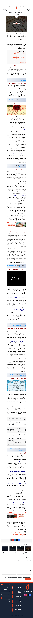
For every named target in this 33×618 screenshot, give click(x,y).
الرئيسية (24, 6)
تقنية (20, 597)
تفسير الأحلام (19, 587)
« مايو (9, 601)
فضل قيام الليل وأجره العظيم (28, 553)
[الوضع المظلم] (2, 2)
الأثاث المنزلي (19, 606)
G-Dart (22, 615)
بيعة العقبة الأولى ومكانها (5, 553)
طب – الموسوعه (19, 611)
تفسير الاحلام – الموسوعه (18, 605)
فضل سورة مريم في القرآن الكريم (19, 52)
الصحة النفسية (19, 602)
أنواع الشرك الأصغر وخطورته (21, 553)
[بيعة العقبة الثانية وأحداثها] (12, 548)
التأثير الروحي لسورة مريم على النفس (18, 53)
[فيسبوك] (19, 540)
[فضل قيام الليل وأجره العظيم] (28, 548)
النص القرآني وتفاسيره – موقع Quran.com (18, 532)
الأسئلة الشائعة (22, 62)
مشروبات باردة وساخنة (18, 596)
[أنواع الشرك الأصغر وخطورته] (20, 548)
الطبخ (20, 588)
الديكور (20, 601)
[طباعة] (11, 540)
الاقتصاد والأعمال (19, 604)
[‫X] (17, 540)
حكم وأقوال (19, 592)
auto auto (17, 14)
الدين (22, 6)
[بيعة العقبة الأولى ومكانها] (5, 548)
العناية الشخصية (19, 593)
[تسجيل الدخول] (30, 2)
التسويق (20, 600)
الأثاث (20, 610)
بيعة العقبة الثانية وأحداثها (13, 553)
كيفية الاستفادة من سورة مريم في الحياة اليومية (17, 59)
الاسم (30, 570)
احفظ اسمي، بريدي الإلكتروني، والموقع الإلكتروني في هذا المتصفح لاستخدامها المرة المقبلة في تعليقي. (18, 577)
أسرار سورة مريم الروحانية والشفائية (18, 57)
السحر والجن (19, 591)
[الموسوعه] (16, 2)
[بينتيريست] (13, 540)
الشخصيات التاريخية (19, 595)
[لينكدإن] (15, 540)
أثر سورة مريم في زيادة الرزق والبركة (18, 58)
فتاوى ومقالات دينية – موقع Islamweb (19, 534)
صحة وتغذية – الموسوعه (18, 609)
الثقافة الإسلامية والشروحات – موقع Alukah (17, 535)
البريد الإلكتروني (29, 573)
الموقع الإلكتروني (13, 573)
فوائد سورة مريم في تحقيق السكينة (18, 56)
